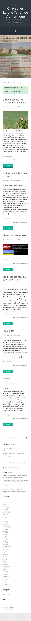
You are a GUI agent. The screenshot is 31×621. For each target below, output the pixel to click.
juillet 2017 (5, 571)
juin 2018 (5, 559)
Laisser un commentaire (22, 160)
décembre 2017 (6, 566)
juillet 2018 (5, 558)
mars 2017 (5, 574)
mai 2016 (5, 581)
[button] (2, 56)
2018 (9, 82)
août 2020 (5, 531)
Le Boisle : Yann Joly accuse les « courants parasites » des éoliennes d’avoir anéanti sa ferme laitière (14, 489)
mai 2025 (5, 502)
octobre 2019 (6, 544)
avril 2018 (5, 561)
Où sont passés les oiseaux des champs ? (14, 101)
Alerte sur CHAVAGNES (15, 235)
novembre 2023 (6, 512)
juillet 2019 (5, 549)
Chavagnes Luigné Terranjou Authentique (15, 13)
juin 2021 (5, 517)
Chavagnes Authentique (9, 485)
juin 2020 (5, 534)
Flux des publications (8, 605)
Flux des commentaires (8, 607)
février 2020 (5, 541)
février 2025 (5, 506)
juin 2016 (5, 579)
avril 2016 (5, 583)
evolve (4, 616)
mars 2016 (5, 584)
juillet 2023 (5, 514)
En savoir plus (8, 165)
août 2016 (5, 578)
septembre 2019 (7, 546)
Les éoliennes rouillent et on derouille (15, 278)
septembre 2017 (7, 568)
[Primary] (15, 31)
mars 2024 (5, 509)
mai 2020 (5, 536)
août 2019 (5, 548)
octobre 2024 (6, 507)
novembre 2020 (6, 527)
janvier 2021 (5, 524)
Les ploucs (8, 331)
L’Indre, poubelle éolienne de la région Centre (15, 462)
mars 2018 (5, 563)
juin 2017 (5, 573)
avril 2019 (5, 553)
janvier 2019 (5, 556)
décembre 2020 (6, 526)
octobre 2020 (6, 529)
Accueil (4, 82)
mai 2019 (5, 551)
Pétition (5, 459)
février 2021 (5, 522)
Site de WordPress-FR (8, 609)
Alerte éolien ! (22, 485)
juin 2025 (5, 501)
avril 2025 (5, 504)
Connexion (5, 604)
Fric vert (7, 378)
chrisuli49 (17, 107)
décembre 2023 (6, 511)
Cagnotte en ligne (7, 456)
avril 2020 (5, 538)
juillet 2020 (5, 532)
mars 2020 (5, 539)
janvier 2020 (5, 542)
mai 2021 (5, 519)
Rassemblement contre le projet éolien (13, 453)
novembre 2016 (6, 576)
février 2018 (5, 564)
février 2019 (5, 554)
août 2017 (5, 569)
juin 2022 (5, 516)
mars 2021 (5, 521)
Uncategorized (8, 156)
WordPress (25, 616)
